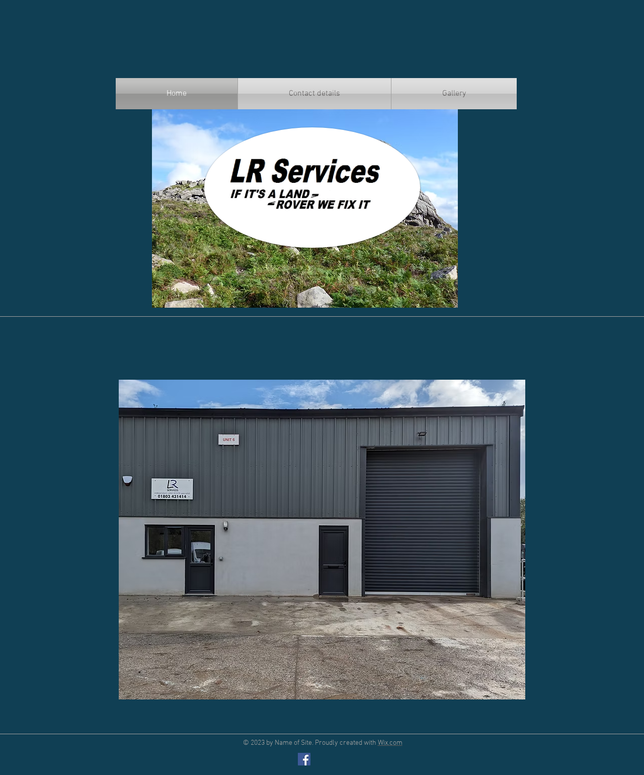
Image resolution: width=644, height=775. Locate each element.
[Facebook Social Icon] (304, 759)
